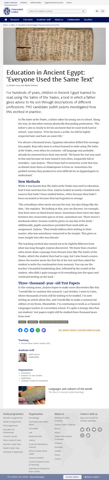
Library (69, 2)
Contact (57, 459)
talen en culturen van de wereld (54, 322)
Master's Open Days (11, 448)
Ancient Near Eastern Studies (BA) (35, 343)
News (13, 25)
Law (30, 432)
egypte (22, 322)
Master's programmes (12, 422)
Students (23, 2)
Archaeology (34, 418)
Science (32, 440)
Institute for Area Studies (31, 375)
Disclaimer (58, 447)
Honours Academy (36, 458)
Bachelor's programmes (12, 418)
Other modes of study (12, 440)
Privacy (57, 455)
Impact (57, 432)
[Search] (83, 11)
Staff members (35, 2)
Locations (58, 443)
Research (14, 19)
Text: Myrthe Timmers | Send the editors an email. (79, 330)
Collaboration (73, 19)
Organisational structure (54, 2)
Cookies (57, 451)
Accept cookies (72, 477)
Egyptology (26, 378)
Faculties (88, 19)
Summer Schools (10, 436)
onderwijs (33, 322)
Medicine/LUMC (35, 436)
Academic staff (44, 19)
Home (5, 25)
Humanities (26, 373)
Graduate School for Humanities (34, 381)
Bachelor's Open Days (12, 444)
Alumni (57, 428)
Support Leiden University (65, 424)
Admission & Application (13, 452)
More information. (37, 477)
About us (59, 19)
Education (28, 19)
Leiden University (10, 2)
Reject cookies (93, 477)
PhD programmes (10, 425)
